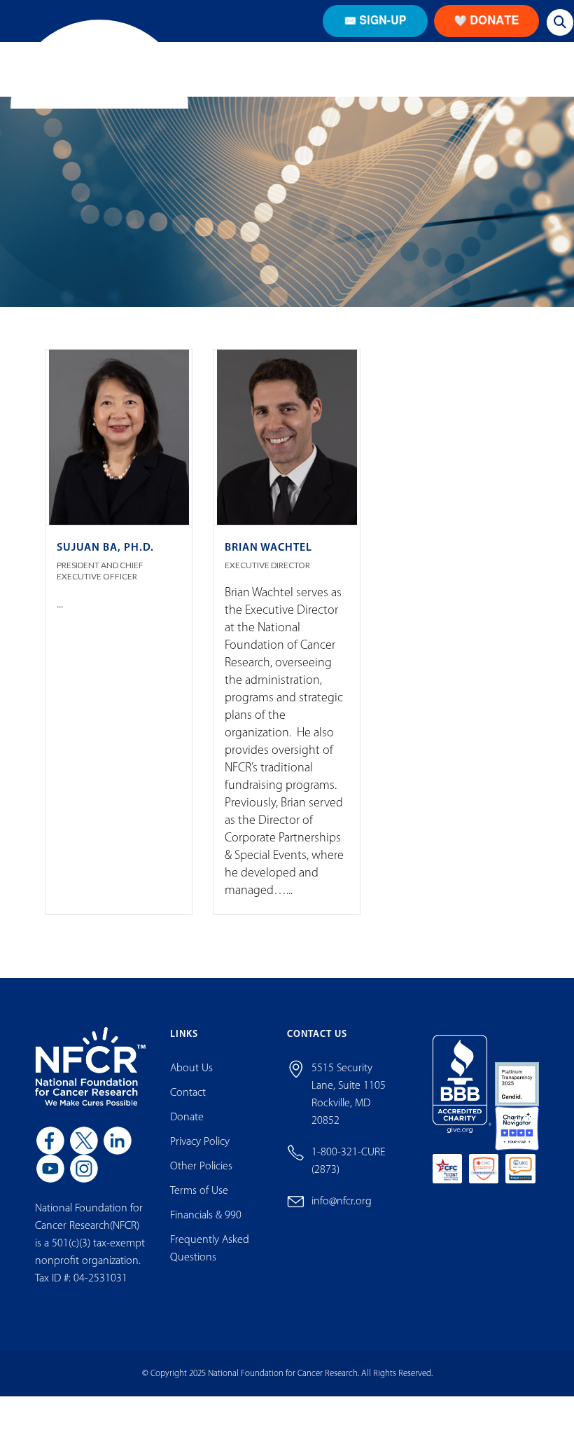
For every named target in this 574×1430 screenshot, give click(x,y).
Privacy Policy (200, 1168)
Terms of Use (199, 1217)
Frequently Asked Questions (209, 1274)
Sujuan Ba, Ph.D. (105, 573)
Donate (187, 1143)
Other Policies (201, 1192)
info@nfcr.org (342, 1227)
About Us (191, 1094)
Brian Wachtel (268, 573)
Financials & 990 (205, 1241)
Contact (188, 1119)
